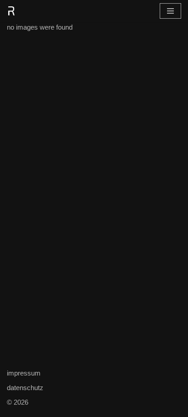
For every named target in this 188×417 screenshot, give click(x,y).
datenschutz (25, 387)
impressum (24, 373)
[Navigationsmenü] (170, 11)
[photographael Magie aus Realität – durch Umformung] (11, 10)
